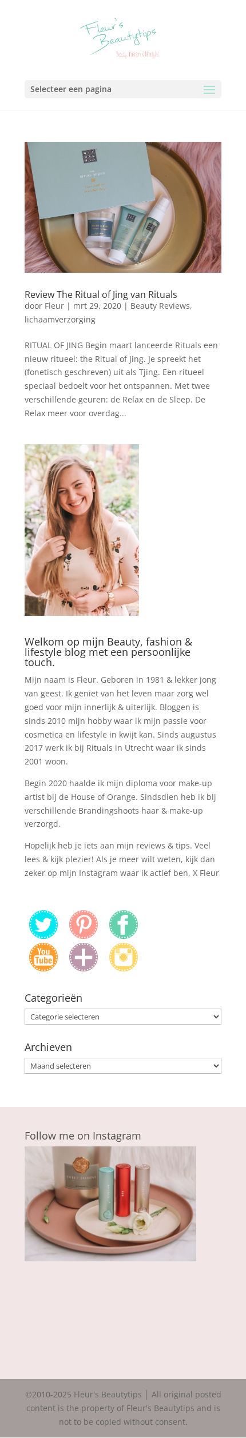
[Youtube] (43, 968)
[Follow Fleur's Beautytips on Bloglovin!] (83, 968)
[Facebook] (123, 935)
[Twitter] (43, 935)
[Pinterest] (83, 935)
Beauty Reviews (160, 305)
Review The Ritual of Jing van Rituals (101, 294)
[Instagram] (123, 968)
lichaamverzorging (60, 319)
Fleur (54, 305)
